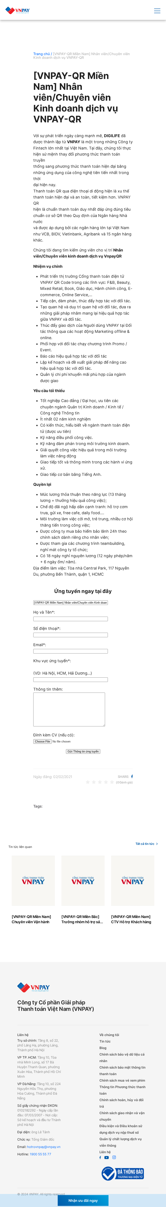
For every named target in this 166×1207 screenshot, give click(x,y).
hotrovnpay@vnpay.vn (43, 1147)
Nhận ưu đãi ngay (83, 1200)
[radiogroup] (100, 782)
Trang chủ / (42, 54)
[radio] (88, 782)
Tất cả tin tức (145, 844)
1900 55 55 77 (40, 1154)
